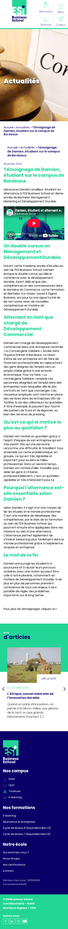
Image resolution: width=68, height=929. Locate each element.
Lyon (12, 785)
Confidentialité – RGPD (19, 903)
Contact (60, 24)
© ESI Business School (18, 899)
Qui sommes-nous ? (16, 852)
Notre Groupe (11, 858)
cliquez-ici (48, 609)
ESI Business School (33, 523)
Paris (12, 779)
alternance (13, 535)
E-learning (15, 797)
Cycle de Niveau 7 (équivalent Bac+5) (26, 834)
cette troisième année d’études (36, 266)
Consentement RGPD (15, 884)
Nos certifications (14, 864)
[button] (3, 689)
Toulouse (14, 791)
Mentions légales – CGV (19, 908)
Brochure (46, 24)
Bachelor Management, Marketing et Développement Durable (30, 199)
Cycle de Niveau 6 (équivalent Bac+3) (27, 828)
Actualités (23, 127)
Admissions (46, 11)
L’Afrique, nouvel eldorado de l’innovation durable (30, 696)
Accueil (8, 127)
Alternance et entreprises (19, 822)
